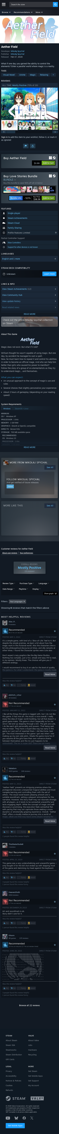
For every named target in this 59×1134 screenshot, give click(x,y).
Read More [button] (50, 674)
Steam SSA (10, 1045)
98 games (12, 938)
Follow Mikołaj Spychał (23, 479)
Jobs (30, 1045)
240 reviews (25, 771)
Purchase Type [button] (26, 583)
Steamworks (11, 1050)
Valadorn (12, 768)
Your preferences (26, 553)
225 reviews (23, 938)
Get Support (33, 1080)
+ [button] (53, 75)
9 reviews (12, 624)
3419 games (13, 771)
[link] (32, 198)
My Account (33, 1085)
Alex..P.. (12, 621)
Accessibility (11, 1076)
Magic (33, 75)
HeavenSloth (14, 892)
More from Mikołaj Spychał (29, 462)
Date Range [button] (8, 589)
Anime (22, 75)
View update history (11, 301)
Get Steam (32, 1071)
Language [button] (43, 583)
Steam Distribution (14, 1054)
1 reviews (12, 847)
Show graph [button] (49, 593)
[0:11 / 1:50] (29, 104)
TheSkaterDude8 (16, 844)
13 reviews (12, 698)
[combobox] (31, 4)
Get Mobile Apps (15, 1125)
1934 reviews (13, 895)
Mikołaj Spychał (17, 51)
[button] (6, 12)
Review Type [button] (8, 583)
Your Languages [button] (16, 601)
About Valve (33, 1040)
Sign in (4, 137)
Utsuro (11, 935)
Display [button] (36, 589)
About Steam (11, 1040)
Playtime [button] (22, 589)
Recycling (32, 1054)
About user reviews (9, 553)
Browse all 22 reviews (29, 1005)
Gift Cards (10, 1059)
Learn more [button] (49, 274)
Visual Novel (9, 75)
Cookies (9, 1085)
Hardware (32, 1050)
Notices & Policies (13, 1080)
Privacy (9, 1071)
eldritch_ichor (15, 695)
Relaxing (44, 75)
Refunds (9, 1090)
